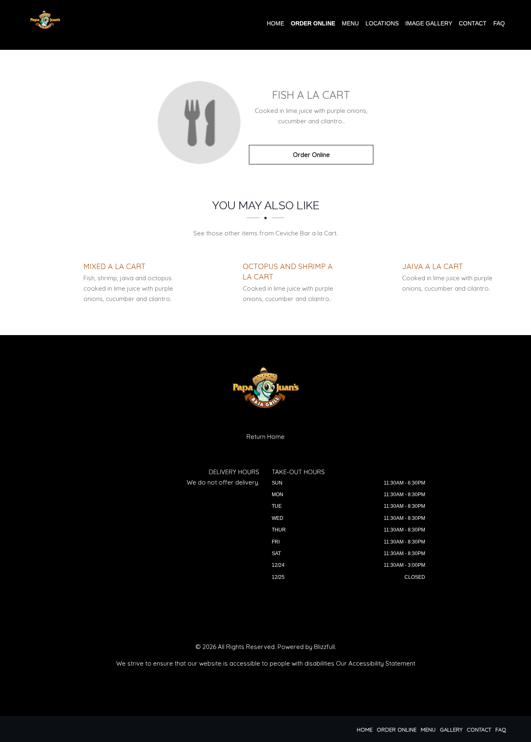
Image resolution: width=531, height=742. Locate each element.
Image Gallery (428, 23)
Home (275, 23)
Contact (473, 23)
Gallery (451, 729)
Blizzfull (324, 647)
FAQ (499, 23)
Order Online (313, 23)
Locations (382, 23)
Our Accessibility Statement (375, 663)
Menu (350, 23)
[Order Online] (199, 122)
